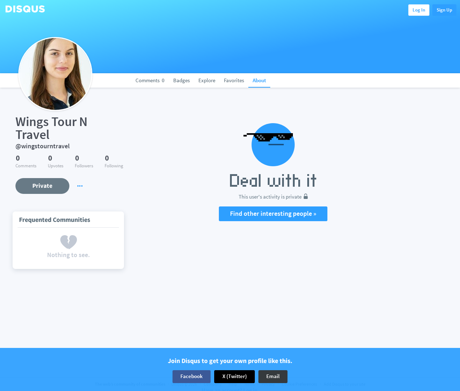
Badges (181, 80)
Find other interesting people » (273, 213)
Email (273, 376)
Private (42, 186)
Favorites (234, 80)
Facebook (191, 376)
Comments (150, 80)
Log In (419, 10)
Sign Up (444, 10)
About (259, 80)
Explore (206, 80)
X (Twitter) (234, 376)
